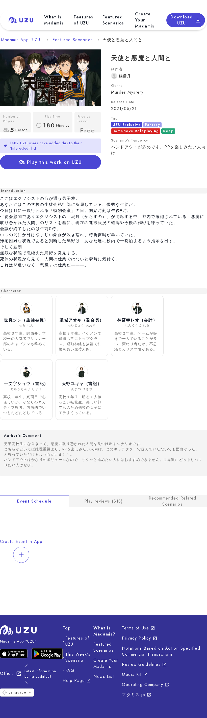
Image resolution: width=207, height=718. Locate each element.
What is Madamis (53, 20)
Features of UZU (83, 20)
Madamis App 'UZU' (21, 40)
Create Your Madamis (144, 20)
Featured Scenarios (113, 20)
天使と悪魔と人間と (122, 40)
